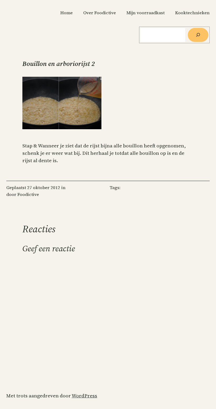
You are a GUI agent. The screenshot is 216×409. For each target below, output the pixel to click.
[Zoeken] (198, 35)
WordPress (84, 395)
